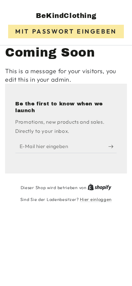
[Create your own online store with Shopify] (99, 187)
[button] (66, 31)
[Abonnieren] (112, 146)
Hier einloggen (96, 199)
